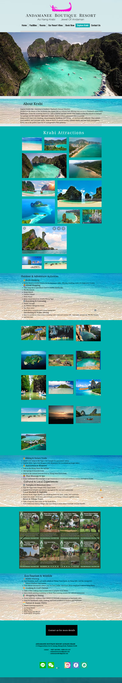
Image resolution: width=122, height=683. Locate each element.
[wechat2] (51, 665)
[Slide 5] (51, 566)
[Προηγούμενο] (23, 540)
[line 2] (43, 665)
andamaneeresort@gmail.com (60, 651)
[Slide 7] (58, 566)
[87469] (76, 665)
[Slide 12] (72, 566)
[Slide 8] (60, 566)
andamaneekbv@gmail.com (59, 653)
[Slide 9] (65, 566)
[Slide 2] (47, 566)
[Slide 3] (49, 566)
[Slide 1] (56, 566)
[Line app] (84, 665)
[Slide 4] (63, 566)
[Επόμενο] (96, 540)
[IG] (68, 665)
